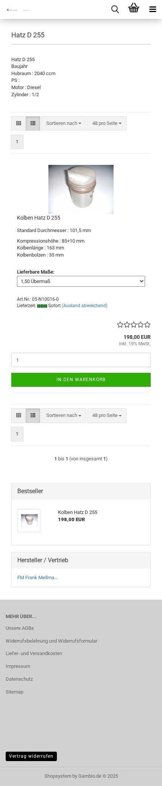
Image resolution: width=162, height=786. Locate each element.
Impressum (18, 666)
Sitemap (14, 692)
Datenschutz (19, 679)
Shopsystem (57, 776)
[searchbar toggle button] (114, 9)
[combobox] (63, 123)
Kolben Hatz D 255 (38, 218)
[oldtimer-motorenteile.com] (15, 9)
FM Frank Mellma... (37, 577)
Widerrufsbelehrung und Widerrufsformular (51, 641)
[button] (18, 123)
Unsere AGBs (20, 628)
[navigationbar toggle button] (152, 9)
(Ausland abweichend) (84, 305)
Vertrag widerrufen (31, 756)
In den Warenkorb (81, 379)
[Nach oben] (141, 775)
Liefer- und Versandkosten (34, 653)
